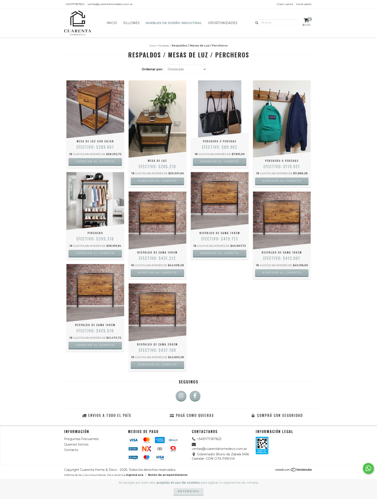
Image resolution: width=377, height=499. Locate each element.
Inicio (111, 23)
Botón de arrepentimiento (168, 475)
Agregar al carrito (95, 161)
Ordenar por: (152, 69)
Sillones (131, 23)
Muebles (164, 45)
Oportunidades (222, 23)
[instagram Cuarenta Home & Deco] (181, 396)
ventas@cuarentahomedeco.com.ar (110, 4)
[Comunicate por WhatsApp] (368, 468)
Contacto (71, 450)
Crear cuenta (285, 4)
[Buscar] (256, 22)
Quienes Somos (76, 444)
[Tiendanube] (294, 471)
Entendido (188, 491)
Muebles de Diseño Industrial (174, 23)
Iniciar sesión (304, 4)
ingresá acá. (135, 475)
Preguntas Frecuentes (81, 439)
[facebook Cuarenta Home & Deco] (195, 396)
